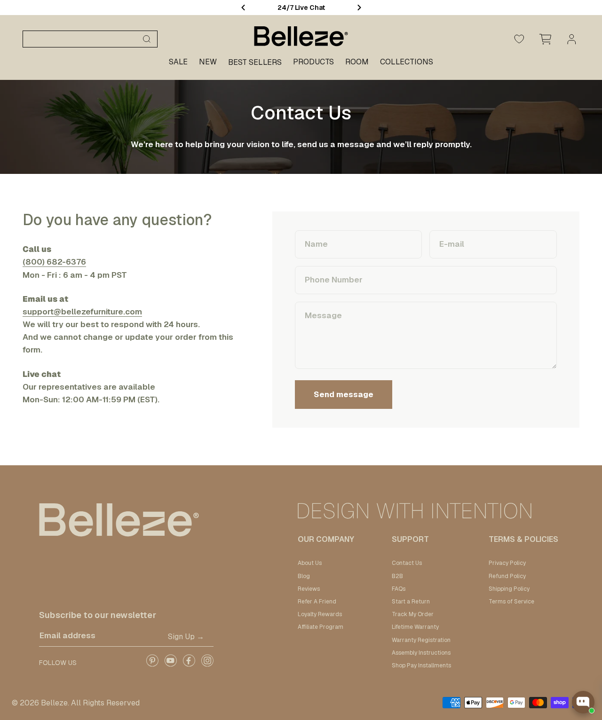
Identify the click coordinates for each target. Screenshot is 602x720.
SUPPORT (410, 539)
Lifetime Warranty (415, 627)
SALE (178, 62)
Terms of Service (511, 601)
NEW (208, 62)
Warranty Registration (421, 640)
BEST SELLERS (255, 62)
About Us (310, 563)
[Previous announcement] (243, 7)
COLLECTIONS (406, 62)
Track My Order (413, 614)
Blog (304, 576)
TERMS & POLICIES (523, 539)
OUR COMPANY (326, 539)
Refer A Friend (317, 601)
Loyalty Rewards (320, 614)
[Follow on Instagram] (207, 664)
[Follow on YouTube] (170, 664)
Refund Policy (507, 576)
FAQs (398, 589)
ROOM (357, 62)
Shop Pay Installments (421, 665)
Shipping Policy (509, 589)
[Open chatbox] (583, 702)
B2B (397, 576)
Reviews (309, 589)
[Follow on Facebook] (188, 664)
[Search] (146, 39)
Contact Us (407, 563)
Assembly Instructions (421, 653)
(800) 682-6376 (54, 262)
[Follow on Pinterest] (152, 664)
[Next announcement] (359, 7)
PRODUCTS (313, 62)
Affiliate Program (320, 627)
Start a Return (411, 601)
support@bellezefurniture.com (82, 311)
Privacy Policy (507, 563)
